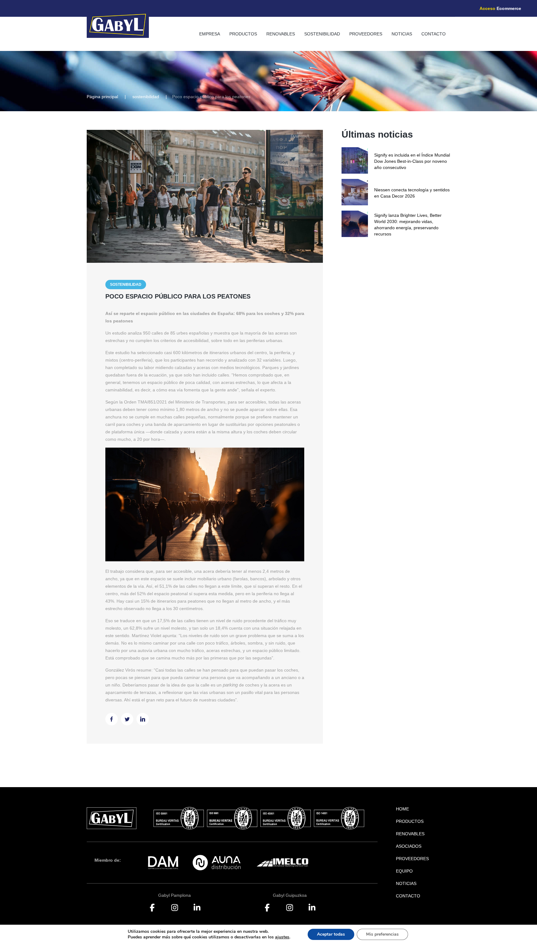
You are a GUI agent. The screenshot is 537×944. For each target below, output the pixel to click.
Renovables (280, 33)
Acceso (500, 8)
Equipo (404, 871)
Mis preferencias (382, 934)
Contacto (433, 33)
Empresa (209, 33)
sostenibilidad (145, 96)
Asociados (408, 846)
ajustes (282, 937)
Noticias (402, 33)
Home (402, 808)
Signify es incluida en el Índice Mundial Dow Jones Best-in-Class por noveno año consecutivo (412, 161)
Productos (243, 33)
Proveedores (365, 33)
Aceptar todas (331, 934)
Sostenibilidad (322, 33)
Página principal (102, 96)
